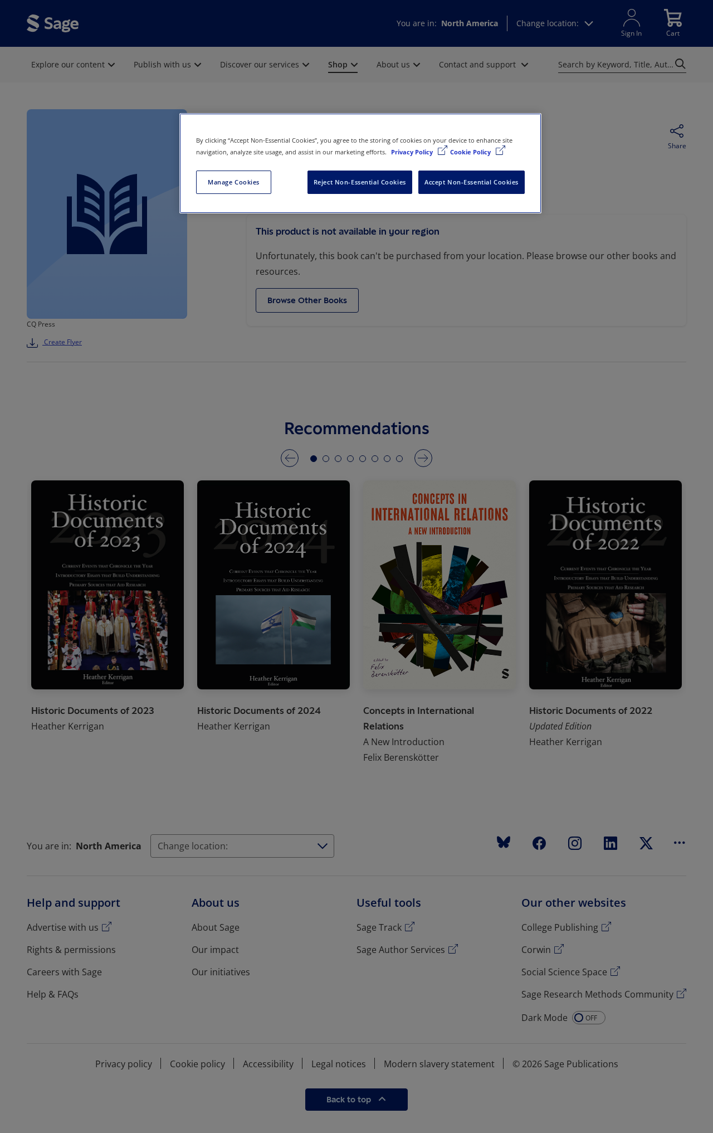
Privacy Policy (412, 152)
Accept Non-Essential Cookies (471, 182)
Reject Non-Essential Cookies (360, 182)
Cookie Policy (471, 152)
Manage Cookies (234, 182)
